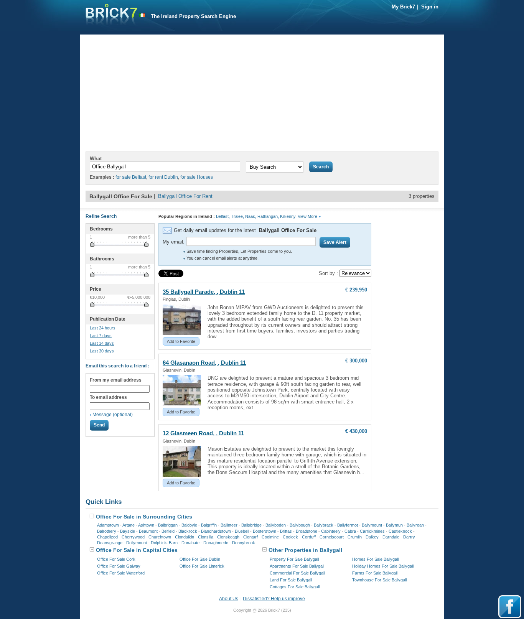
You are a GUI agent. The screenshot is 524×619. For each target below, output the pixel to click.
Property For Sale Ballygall (294, 559)
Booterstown (264, 531)
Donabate (190, 542)
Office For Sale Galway (118, 566)
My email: (174, 242)
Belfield (168, 531)
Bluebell (242, 531)
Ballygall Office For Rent (185, 196)
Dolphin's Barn (164, 542)
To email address (108, 397)
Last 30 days (102, 351)
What (96, 158)
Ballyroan (415, 525)
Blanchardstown (216, 531)
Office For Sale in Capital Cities (136, 550)
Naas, (250, 216)
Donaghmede (215, 542)
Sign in (429, 7)
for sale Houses (196, 177)
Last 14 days (102, 343)
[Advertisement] (262, 88)
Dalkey (372, 537)
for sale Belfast (130, 177)
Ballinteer (229, 525)
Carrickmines (372, 531)
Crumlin (355, 537)
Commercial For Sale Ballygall (297, 573)
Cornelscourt (332, 537)
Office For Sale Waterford (121, 573)
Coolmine (270, 537)
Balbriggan (168, 525)
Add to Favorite (181, 341)
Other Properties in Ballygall (304, 550)
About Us (228, 598)
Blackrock (187, 531)
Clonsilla (205, 537)
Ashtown (146, 525)
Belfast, (223, 216)
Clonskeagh (228, 537)
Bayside (127, 531)
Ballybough (300, 525)
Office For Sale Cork (116, 559)
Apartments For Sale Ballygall (297, 566)
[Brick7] (142, 15)
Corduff (309, 537)
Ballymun (394, 525)
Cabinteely (331, 531)
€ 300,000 (356, 361)
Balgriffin (209, 525)
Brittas (286, 531)
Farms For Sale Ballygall (374, 573)
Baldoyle (189, 525)
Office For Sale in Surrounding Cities (143, 517)
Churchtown (159, 537)
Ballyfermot (347, 525)
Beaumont (148, 531)
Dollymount (136, 542)
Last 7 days (101, 335)
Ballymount (372, 525)
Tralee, (237, 216)
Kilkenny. (288, 216)
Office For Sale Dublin (200, 559)
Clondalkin (184, 537)
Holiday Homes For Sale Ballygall (383, 566)
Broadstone (306, 531)
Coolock (290, 537)
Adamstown (108, 525)
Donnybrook (243, 542)
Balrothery (106, 531)
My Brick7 (403, 7)
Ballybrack (323, 525)
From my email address (116, 380)
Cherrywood (133, 537)
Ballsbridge (251, 525)
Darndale (390, 537)
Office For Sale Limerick (202, 566)
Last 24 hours (102, 328)
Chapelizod (107, 537)
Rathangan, (268, 216)
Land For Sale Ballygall (291, 580)
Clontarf (250, 537)
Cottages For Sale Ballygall (295, 586)
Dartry (409, 537)
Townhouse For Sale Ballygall (379, 580)
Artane (128, 525)
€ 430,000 (356, 431)
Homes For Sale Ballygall (375, 559)
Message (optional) (112, 414)
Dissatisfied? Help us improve (274, 598)
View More (308, 216)
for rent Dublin (163, 177)
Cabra (350, 531)
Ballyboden (275, 525)
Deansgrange (109, 542)
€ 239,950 (356, 290)
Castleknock (400, 531)
